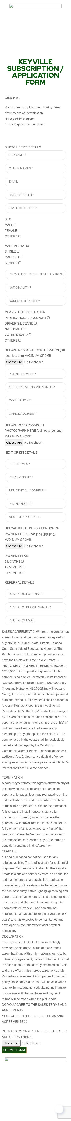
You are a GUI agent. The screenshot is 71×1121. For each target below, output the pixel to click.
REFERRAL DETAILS (20, 582)
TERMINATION (12, 777)
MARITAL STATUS (17, 245)
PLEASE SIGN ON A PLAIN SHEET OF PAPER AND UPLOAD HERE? (34, 1034)
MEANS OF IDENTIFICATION (25, 312)
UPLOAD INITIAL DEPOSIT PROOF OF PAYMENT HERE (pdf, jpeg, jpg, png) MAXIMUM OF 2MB (32, 534)
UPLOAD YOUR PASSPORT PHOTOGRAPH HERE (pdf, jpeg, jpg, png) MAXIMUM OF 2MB (33, 430)
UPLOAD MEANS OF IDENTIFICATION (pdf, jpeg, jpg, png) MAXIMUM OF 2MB (35, 352)
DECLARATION (13, 936)
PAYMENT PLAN (16, 556)
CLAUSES (9, 851)
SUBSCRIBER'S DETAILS (23, 147)
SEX (8, 219)
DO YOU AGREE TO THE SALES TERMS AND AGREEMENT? (34, 1007)
